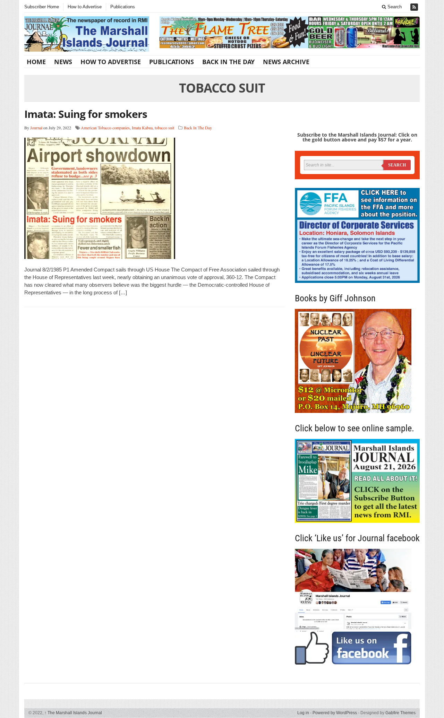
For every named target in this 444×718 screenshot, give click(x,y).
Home (36, 62)
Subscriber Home (41, 6)
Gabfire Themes (400, 712)
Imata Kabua (142, 127)
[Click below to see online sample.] (357, 480)
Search (394, 6)
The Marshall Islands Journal (73, 712)
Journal (36, 127)
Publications (122, 6)
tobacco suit (164, 127)
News (63, 62)
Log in (303, 712)
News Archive (286, 62)
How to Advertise (85, 6)
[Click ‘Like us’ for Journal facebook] (357, 607)
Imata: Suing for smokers (85, 114)
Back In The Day (228, 62)
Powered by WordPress (335, 712)
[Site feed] (415, 7)
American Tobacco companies (105, 127)
